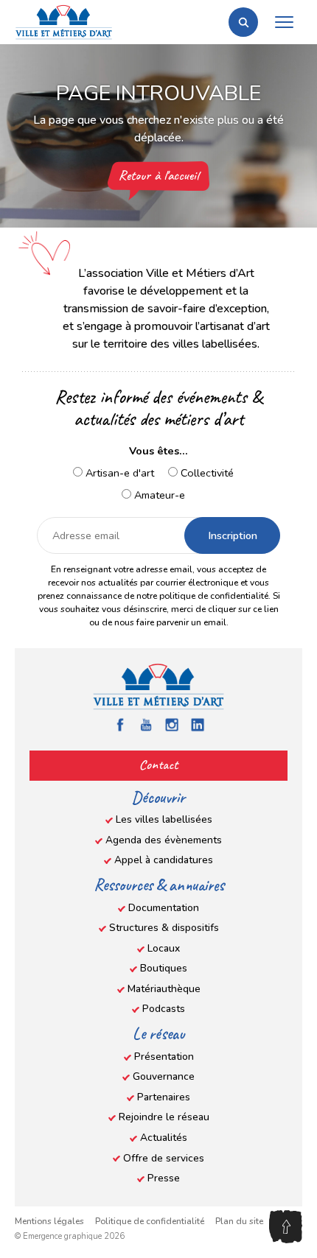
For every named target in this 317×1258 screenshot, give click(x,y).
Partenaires (163, 1097)
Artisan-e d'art (118, 472)
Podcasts (163, 1009)
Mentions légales (49, 1221)
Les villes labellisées (164, 819)
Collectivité (206, 472)
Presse (163, 1178)
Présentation (164, 1057)
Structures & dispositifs (164, 928)
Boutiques (163, 968)
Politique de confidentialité (149, 1221)
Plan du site (239, 1221)
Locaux (163, 948)
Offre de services (163, 1158)
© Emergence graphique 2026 (70, 1236)
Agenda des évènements (163, 840)
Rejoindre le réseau (164, 1117)
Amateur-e (158, 495)
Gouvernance (164, 1076)
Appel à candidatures (163, 860)
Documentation (163, 908)
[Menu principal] (283, 22)
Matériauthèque (164, 989)
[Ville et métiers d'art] (64, 22)
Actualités (163, 1138)
